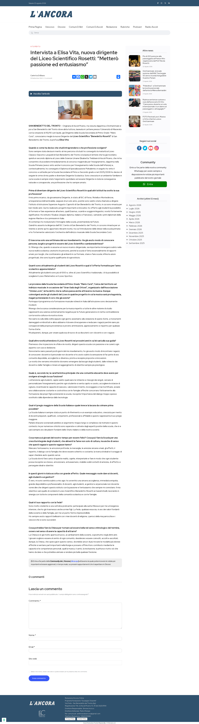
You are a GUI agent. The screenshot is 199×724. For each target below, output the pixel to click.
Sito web (33, 658)
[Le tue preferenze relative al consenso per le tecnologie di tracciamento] (4, 720)
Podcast (137, 26)
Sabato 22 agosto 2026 (37, 3)
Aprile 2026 (134, 219)
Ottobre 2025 (135, 239)
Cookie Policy (82, 719)
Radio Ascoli (151, 26)
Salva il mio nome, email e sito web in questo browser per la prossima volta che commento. (59, 672)
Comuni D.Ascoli (94, 26)
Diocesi (61, 26)
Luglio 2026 (134, 208)
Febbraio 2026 (135, 225)
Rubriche (125, 26)
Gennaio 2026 (135, 229)
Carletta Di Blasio (37, 75)
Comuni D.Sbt (76, 26)
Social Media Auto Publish (90, 723)
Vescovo (49, 26)
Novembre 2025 (136, 236)
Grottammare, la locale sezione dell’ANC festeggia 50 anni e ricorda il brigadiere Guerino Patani (154, 74)
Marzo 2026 (134, 222)
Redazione (111, 26)
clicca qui (74, 561)
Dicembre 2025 (136, 232)
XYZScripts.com (111, 723)
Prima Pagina (35, 26)
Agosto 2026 (135, 205)
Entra (149, 184)
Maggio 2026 (135, 215)
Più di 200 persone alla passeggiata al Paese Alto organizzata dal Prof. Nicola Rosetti (154, 59)
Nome (32, 635)
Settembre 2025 (137, 243)
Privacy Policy (70, 719)
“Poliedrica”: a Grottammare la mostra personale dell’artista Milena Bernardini (154, 88)
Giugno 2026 (135, 212)
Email (32, 647)
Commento (35, 600)
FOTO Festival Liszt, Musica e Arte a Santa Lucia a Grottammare (154, 119)
